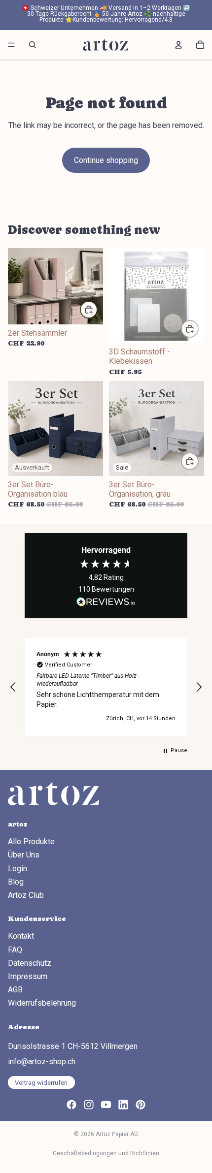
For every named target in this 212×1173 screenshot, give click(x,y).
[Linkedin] (123, 1104)
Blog (16, 882)
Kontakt (21, 936)
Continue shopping (106, 160)
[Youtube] (106, 1104)
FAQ (15, 949)
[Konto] (178, 45)
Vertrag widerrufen (41, 1082)
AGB (15, 989)
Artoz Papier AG (117, 1134)
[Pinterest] (140, 1104)
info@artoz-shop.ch (41, 1061)
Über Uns (23, 854)
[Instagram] (89, 1104)
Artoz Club (26, 895)
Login (17, 868)
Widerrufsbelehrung (42, 1003)
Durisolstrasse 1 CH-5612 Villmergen (73, 1046)
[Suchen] (32, 45)
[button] (13, 687)
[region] (106, 687)
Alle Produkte (31, 841)
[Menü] (11, 44)
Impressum (27, 976)
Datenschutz (29, 963)
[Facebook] (71, 1104)
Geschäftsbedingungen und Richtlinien (106, 1153)
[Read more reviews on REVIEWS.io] (106, 601)
